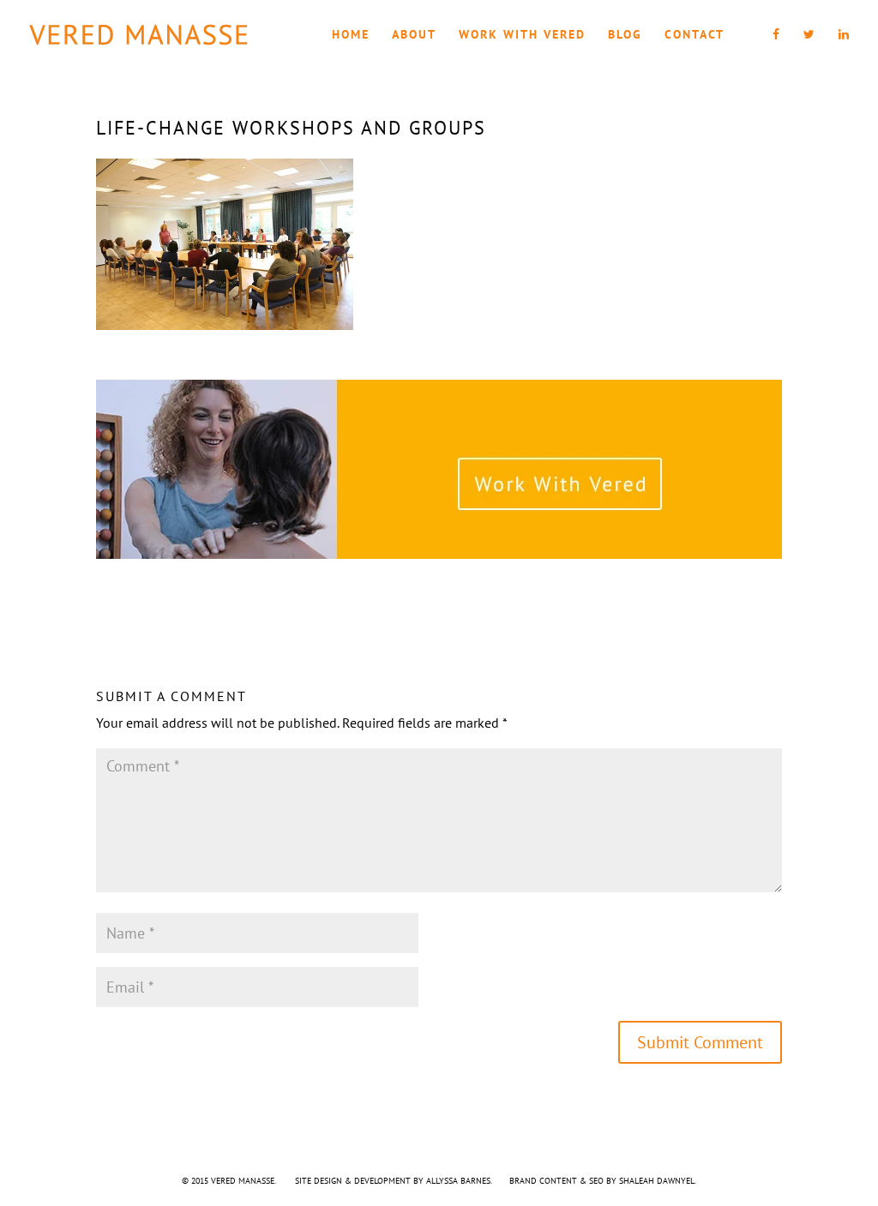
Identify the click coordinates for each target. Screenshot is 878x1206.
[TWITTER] (809, 48)
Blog (625, 35)
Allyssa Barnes (458, 1180)
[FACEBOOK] (777, 48)
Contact (695, 35)
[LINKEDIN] (845, 48)
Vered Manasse (242, 1180)
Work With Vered (522, 35)
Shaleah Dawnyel (657, 1180)
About (414, 35)
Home (351, 35)
